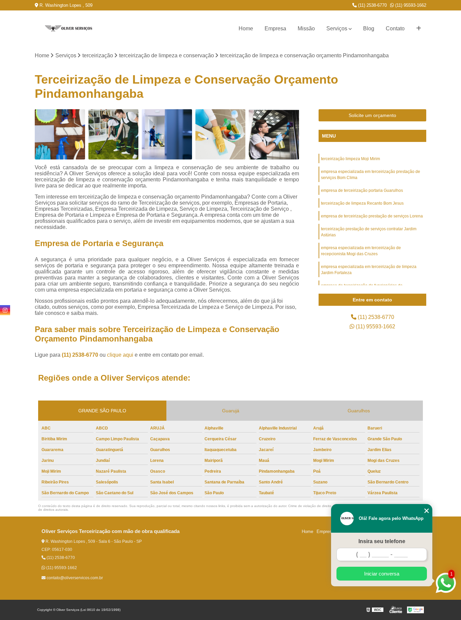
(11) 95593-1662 (410, 5)
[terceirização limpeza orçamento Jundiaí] (167, 134)
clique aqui (120, 355)
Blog (368, 28)
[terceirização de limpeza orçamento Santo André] (274, 134)
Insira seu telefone (381, 541)
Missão (306, 28)
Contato (395, 28)
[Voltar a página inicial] (68, 29)
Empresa (275, 28)
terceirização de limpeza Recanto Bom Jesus (362, 203)
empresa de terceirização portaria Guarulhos (362, 190)
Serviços (336, 28)
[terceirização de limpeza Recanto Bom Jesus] (220, 134)
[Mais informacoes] (418, 28)
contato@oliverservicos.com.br (74, 577)
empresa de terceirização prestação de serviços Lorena (372, 216)
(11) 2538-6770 (372, 5)
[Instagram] (5, 310)
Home (246, 28)
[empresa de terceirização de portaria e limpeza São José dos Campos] (113, 134)
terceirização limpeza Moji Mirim (350, 158)
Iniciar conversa (381, 574)
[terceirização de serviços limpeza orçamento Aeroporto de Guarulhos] (60, 134)
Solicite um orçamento (372, 115)
